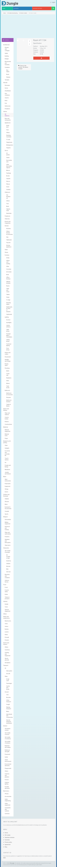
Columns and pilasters (7, 775)
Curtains (8, 189)
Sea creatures (7, 94)
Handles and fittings (7, 360)
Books (8, 176)
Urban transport (8, 700)
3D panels (8, 154)
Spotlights (8, 322)
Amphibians (8, 90)
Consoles (8, 269)
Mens (6, 504)
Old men (8, 571)
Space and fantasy (6, 409)
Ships (6, 676)
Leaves (7, 632)
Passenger (9, 683)
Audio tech (7, 126)
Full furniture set (8, 196)
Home (6, 88)
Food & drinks (7, 590)
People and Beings (8, 466)
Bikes (7, 711)
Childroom (7, 192)
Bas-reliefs (7, 70)
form (4, 857)
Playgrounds (8, 768)
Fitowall (7, 637)
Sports (6, 514)
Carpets (8, 178)
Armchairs (9, 272)
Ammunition (8, 519)
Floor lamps (7, 349)
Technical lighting (8, 344)
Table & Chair (8, 209)
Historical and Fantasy (7, 528)
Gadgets (7, 448)
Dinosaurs (7, 85)
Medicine (5, 427)
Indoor (6, 626)
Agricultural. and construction (9, 715)
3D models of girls (8, 556)
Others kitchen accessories (9, 233)
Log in (53, 2)
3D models (7, 835)
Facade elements (7, 787)
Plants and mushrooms (6, 617)
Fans (7, 130)
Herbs (6, 634)
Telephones (9, 142)
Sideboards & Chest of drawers (9, 309)
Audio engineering (8, 799)
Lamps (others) (8, 326)
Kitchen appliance (8, 246)
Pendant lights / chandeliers (9, 335)
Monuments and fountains (8, 63)
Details (6, 604)
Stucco (8, 181)
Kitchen (7, 226)
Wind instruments (8, 480)
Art (5, 462)
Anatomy (8, 561)
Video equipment (7, 804)
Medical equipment (7, 430)
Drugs (6, 438)
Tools (6, 607)
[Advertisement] (28, 26)
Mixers (8, 383)
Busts (7, 74)
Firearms (7, 536)
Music (4, 476)
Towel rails (7, 374)
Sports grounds (7, 659)
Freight (8, 704)
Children (7, 499)
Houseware (8, 357)
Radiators (8, 378)
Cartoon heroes (7, 581)
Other (7, 266)
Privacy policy (8, 842)
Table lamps (7, 330)
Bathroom (7, 390)
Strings (6, 489)
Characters (6, 548)
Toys (7, 203)
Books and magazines (7, 222)
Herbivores (7, 106)
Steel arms (7, 545)
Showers (8, 397)
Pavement (7, 754)
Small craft (7, 679)
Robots (7, 421)
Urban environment (8, 760)
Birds (6, 100)
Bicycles (8, 697)
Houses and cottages (7, 49)
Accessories (8, 796)
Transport (5, 665)
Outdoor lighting (7, 783)
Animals (5, 82)
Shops (6, 252)
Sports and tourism (6, 643)
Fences (7, 779)
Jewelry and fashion (8, 473)
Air (5, 668)
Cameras (7, 813)
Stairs (6, 249)
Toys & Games (7, 459)
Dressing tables (8, 303)
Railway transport (8, 707)
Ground (7, 692)
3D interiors (7, 115)
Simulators (7, 662)
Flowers (7, 640)
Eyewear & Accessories (8, 507)
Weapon (5, 516)
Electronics (6, 791)
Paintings (8, 173)
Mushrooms (8, 621)
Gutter (6, 757)
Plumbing (7, 368)
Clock (7, 187)
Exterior (5, 726)
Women (7, 501)
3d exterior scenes (7, 729)
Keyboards (7, 483)
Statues (8, 77)
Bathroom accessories (9, 393)
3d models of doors (7, 733)
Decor (6, 150)
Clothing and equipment (7, 654)
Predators (7, 108)
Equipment (7, 486)
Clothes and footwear (6, 495)
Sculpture (7, 67)
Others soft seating (8, 262)
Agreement (7, 844)
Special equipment (7, 610)
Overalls (7, 511)
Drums (6, 492)
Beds (7, 206)
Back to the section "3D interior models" (23, 67)
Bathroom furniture (9, 400)
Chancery (7, 219)
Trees (6, 623)
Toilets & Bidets (8, 405)
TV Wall (8, 300)
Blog (5, 847)
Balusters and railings (8, 746)
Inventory (7, 650)
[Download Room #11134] (41, 58)
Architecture (6, 44)
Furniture (7, 255)
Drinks (6, 594)
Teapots (8, 147)
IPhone (6, 793)
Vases (8, 157)
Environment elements (8, 764)
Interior (5, 111)
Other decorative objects (9, 166)
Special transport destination (9, 721)
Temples (7, 80)
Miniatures (7, 469)
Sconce (8, 320)
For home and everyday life (7, 453)
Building (7, 56)
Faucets (8, 242)
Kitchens (8, 228)
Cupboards (9, 314)
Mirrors (8, 170)
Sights (6, 53)
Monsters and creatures (7, 576)
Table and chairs (7, 290)
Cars (7, 694)
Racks (8, 286)
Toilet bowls (7, 386)
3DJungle (12, 863)
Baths (7, 371)
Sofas (7, 258)
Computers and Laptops (8, 809)
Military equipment (7, 523)
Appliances (7, 122)
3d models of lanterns (7, 742)
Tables (8, 294)
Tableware (9, 240)
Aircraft (8, 673)
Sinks (7, 380)
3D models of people (7, 551)
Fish (6, 103)
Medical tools (7, 434)
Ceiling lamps (8, 340)
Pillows (8, 184)
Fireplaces (7, 216)
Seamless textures (9, 837)
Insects (7, 98)
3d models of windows (8, 737)
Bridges (7, 58)
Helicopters (9, 671)
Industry (5, 601)
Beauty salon (6, 364)
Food (4, 584)
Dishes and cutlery (7, 353)
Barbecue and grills (7, 750)
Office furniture (8, 278)
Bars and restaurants (8, 119)
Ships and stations (7, 413)
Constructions (8, 424)
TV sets (8, 139)
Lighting (7, 317)
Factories (7, 840)
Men (7, 569)
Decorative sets (9, 161)
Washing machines (8, 136)
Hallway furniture (8, 282)
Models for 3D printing (7, 441)
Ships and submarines (8, 533)
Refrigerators (9, 145)
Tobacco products (7, 597)
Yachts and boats (8, 687)
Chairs (7, 297)
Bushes (7, 629)
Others (8, 132)
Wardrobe (8, 213)
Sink (7, 237)
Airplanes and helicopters (8, 541)
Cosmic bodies (7, 418)
